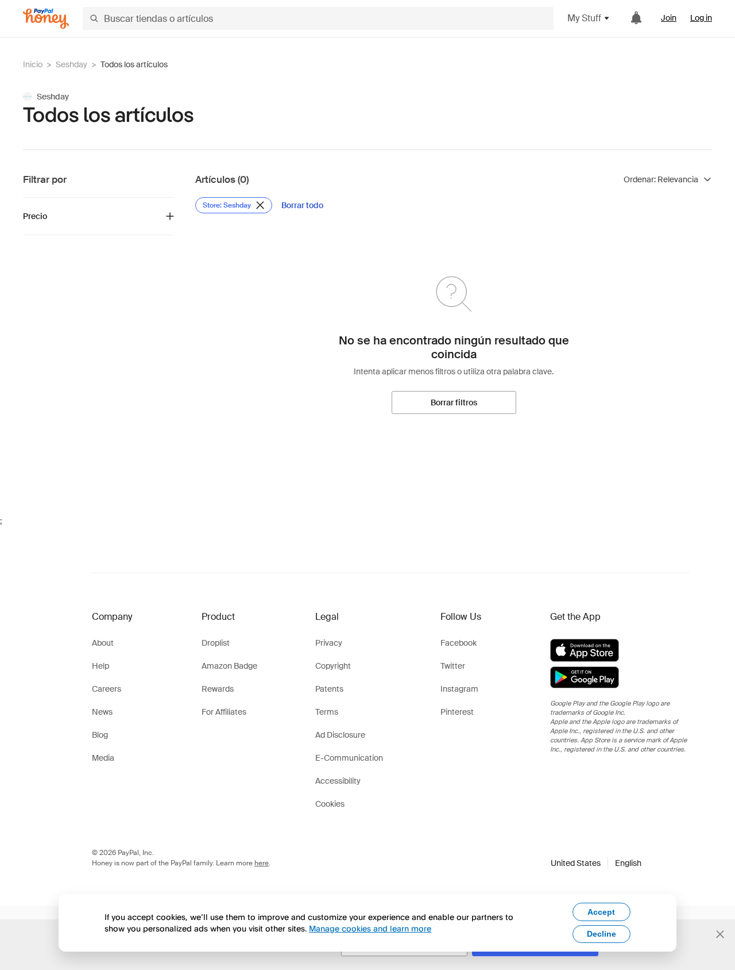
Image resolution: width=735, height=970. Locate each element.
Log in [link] (701, 18)
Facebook (458, 643)
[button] (596, 863)
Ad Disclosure (340, 735)
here (261, 863)
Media (103, 758)
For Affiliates (224, 712)
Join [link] (668, 18)
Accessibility (338, 781)
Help (100, 666)
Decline (601, 933)
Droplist (216, 643)
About (103, 643)
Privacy (328, 643)
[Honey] (46, 19)
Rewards (218, 689)
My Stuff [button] (584, 18)
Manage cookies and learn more (370, 928)
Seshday (71, 64)
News (102, 712)
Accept (601, 912)
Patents (329, 689)
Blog (100, 735)
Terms (326, 712)
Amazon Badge (229, 666)
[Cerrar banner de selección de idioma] (720, 934)
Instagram (459, 689)
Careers (106, 689)
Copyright (333, 666)
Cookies (330, 804)
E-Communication (349, 758)
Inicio (32, 64)
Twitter (452, 666)
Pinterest (457, 712)
